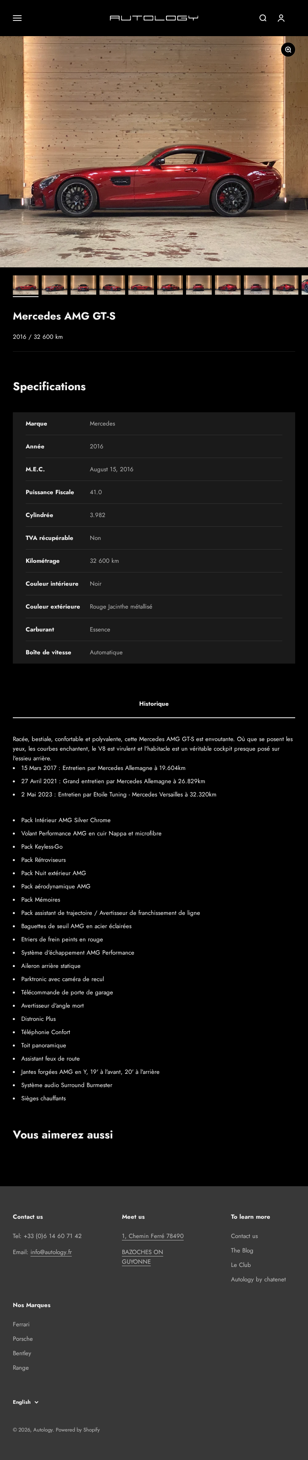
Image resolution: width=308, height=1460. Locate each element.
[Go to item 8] (228, 286)
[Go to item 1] (25, 286)
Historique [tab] (154, 703)
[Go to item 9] (257, 286)
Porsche (23, 1338)
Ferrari (21, 1324)
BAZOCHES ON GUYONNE (142, 1257)
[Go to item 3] (83, 286)
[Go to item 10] (285, 286)
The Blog (242, 1250)
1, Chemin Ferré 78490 (153, 1236)
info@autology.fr (51, 1252)
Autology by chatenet (258, 1279)
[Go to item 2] (54, 286)
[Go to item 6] (170, 286)
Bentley (22, 1353)
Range (21, 1367)
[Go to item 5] (141, 286)
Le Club (241, 1264)
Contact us (244, 1236)
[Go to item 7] (199, 286)
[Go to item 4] (112, 286)
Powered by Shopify (78, 1430)
